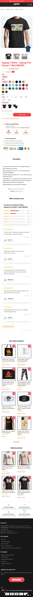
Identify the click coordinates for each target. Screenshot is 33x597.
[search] (28, 4)
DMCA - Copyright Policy (7, 545)
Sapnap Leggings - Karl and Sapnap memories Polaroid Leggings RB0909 (24, 384)
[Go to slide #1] (8, 56)
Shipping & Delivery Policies (7, 555)
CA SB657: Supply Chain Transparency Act (11, 548)
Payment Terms (5, 557)
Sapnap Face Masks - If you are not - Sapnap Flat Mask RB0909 (24, 408)
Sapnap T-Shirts (19, 9)
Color (3, 79)
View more (16, 441)
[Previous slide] (3, 32)
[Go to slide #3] (24, 56)
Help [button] (30, 595)
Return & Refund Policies (7, 559)
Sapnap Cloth (9, 9)
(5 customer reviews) (14, 68)
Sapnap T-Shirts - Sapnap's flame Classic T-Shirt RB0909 (8, 468)
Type (3, 74)
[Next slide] (30, 32)
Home (2, 9)
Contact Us (3, 561)
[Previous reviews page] (22, 330)
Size (3, 94)
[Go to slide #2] (16, 56)
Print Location (5, 102)
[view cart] (31, 4)
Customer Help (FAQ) (6, 563)
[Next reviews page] (29, 330)
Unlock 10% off (3, 590)
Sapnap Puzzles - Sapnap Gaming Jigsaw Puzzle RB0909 (8, 384)
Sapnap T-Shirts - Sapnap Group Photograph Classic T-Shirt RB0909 (24, 492)
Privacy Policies (4, 543)
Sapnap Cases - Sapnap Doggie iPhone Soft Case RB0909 (23, 433)
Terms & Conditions (5, 541)
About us (3, 539)
